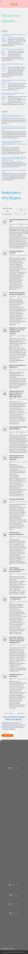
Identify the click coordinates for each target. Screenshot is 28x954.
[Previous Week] (17, 209)
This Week (21, 210)
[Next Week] (25, 209)
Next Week (21, 713)
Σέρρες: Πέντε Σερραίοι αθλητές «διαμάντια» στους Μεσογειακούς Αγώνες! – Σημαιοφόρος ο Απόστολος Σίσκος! (14, 128)
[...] (14, 45)
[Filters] (24, 214)
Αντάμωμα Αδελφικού (16, 499)
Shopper (10, 952)
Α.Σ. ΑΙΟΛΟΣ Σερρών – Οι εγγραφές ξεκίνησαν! (12, 49)
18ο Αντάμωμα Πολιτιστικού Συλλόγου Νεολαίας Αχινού (17, 569)
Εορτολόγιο (9, 946)
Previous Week (8, 713)
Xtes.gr (14, 4)
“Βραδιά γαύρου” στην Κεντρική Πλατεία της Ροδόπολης (16, 457)
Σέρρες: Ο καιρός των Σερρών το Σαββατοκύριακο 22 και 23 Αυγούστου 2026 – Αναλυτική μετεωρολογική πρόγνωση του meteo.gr (14, 159)
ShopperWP (23, 952)
